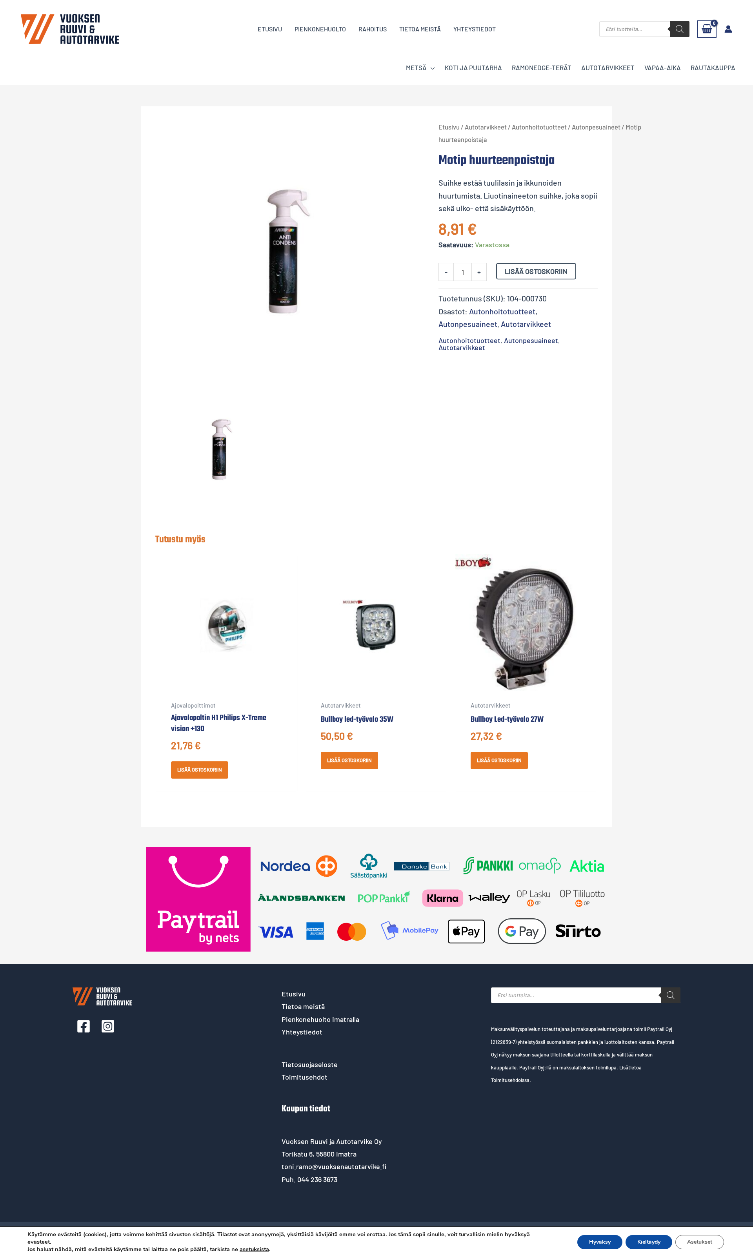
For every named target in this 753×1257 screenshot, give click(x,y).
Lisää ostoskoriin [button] (199, 769)
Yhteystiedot (302, 1031)
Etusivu (449, 127)
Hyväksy (600, 1242)
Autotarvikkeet (486, 127)
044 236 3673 (317, 1179)
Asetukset (699, 1242)
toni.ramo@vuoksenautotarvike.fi (334, 1166)
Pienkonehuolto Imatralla (320, 1019)
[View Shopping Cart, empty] (707, 29)
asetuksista (254, 1249)
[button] (431, 67)
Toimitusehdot (304, 1077)
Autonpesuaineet (596, 127)
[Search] (679, 29)
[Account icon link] (728, 29)
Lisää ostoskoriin (536, 271)
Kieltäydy (648, 1242)
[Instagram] (108, 1026)
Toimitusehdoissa (510, 1080)
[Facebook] (84, 1026)
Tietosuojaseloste (310, 1064)
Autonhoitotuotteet (539, 127)
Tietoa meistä (303, 1006)
